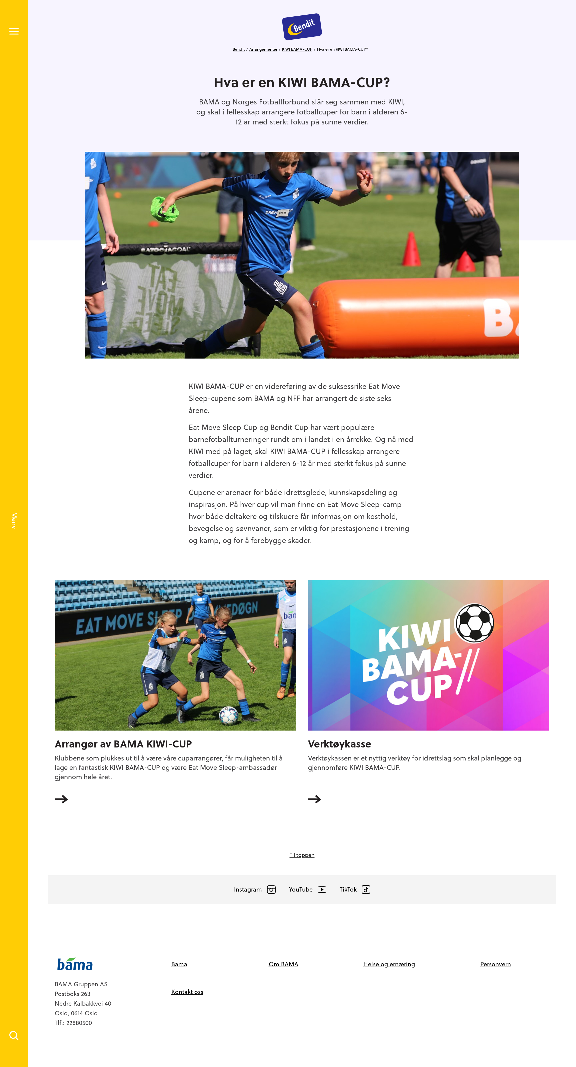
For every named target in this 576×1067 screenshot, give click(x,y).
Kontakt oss (187, 992)
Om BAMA (283, 964)
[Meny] (14, 31)
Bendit (239, 49)
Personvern (495, 964)
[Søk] (14, 1035)
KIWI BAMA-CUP (297, 49)
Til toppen (302, 855)
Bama (179, 964)
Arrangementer (263, 49)
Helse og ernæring (389, 964)
